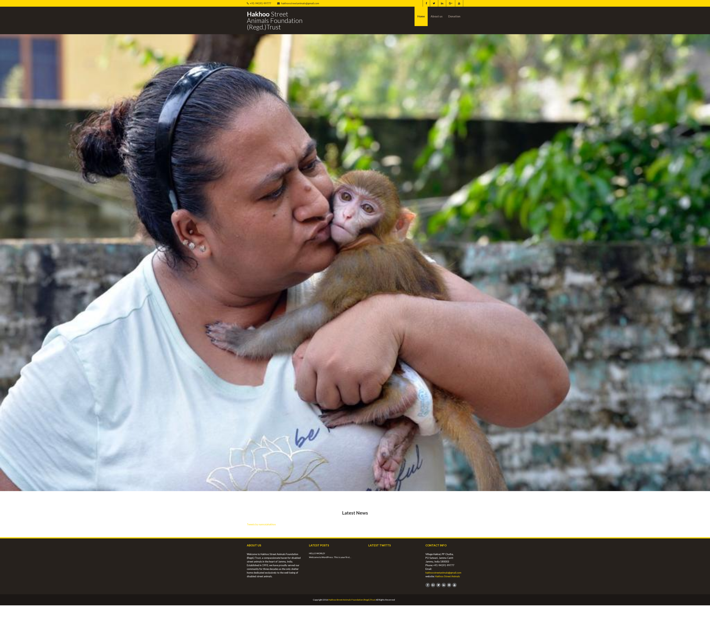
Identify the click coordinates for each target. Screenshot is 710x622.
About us (436, 16)
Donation (454, 16)
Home (421, 16)
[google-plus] (450, 3)
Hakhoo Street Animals (447, 589)
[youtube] (459, 3)
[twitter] (434, 3)
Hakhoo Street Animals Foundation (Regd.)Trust (352, 612)
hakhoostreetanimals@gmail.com (300, 3)
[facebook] (426, 3)
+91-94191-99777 (260, 3)
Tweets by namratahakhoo (261, 537)
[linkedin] (442, 3)
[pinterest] (449, 598)
